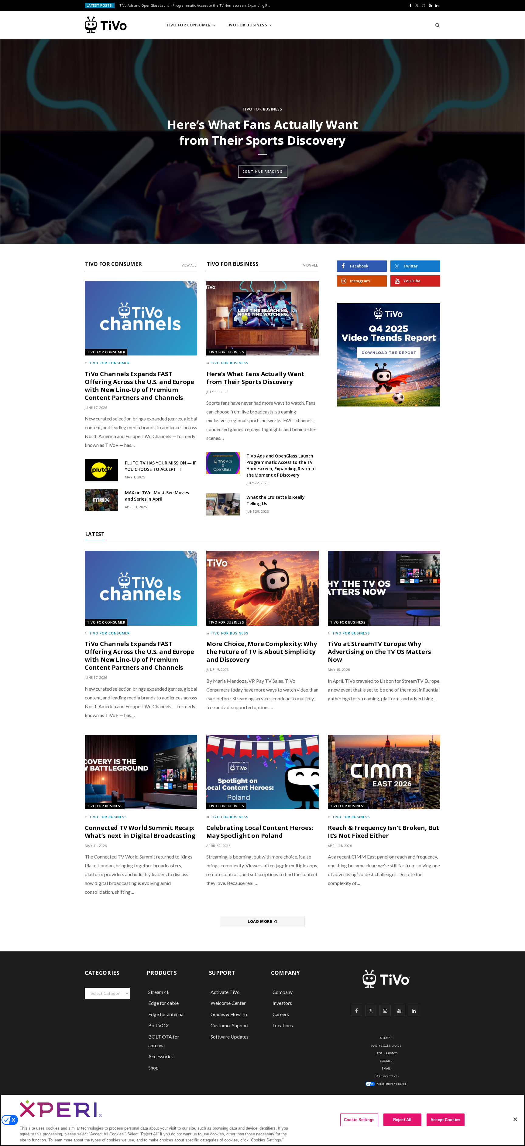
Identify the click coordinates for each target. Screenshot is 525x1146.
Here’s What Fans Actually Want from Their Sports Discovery (262, 132)
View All (189, 265)
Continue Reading (262, 171)
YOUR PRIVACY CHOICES (392, 1084)
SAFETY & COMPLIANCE (386, 1045)
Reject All (402, 1119)
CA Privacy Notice (386, 1076)
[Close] (515, 1119)
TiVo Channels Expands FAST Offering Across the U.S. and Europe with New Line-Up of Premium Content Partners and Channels (139, 386)
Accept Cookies (445, 1119)
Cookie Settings (359, 1119)
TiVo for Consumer (188, 25)
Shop (153, 1067)
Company (283, 992)
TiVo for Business (246, 25)
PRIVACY (391, 1053)
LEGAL (380, 1053)
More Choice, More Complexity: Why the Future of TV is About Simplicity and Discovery (261, 652)
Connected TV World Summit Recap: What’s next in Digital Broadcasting (140, 832)
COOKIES (386, 1061)
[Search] (435, 25)
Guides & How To (229, 1014)
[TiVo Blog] (119, 25)
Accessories (161, 1056)
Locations (283, 1025)
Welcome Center (228, 1003)
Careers (281, 1014)
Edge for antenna (166, 1014)
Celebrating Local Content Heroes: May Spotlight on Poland (259, 832)
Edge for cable (163, 1003)
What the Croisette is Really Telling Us (275, 500)
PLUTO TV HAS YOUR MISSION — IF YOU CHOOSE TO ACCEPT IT (160, 466)
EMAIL (386, 1068)
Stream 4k (159, 992)
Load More (260, 921)
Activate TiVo (225, 992)
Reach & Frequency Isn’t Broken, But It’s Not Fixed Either (383, 832)
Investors (282, 1003)
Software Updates (230, 1036)
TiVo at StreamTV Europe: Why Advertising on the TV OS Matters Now (379, 652)
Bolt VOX (158, 1025)
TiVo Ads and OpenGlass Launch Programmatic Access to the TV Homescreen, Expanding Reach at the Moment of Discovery (196, 5)
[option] (262, 141)
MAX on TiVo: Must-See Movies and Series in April (157, 496)
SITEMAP (386, 1037)
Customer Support (230, 1025)
